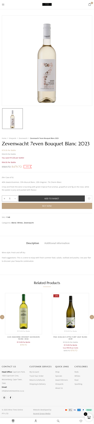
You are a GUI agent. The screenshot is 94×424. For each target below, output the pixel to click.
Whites (20, 223)
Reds (77, 372)
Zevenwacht (23, 138)
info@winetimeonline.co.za (13, 391)
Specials (58, 376)
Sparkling (78, 384)
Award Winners (61, 380)
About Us (59, 388)
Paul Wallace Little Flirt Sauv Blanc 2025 (70, 338)
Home (4, 138)
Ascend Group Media (41, 413)
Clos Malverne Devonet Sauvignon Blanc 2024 (23, 338)
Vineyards (12, 138)
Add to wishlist (89, 198)
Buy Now (47, 206)
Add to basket (51, 198)
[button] (89, 4)
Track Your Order (36, 376)
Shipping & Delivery (37, 384)
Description (32, 243)
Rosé (76, 380)
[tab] (32, 243)
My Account (34, 372)
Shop (57, 372)
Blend (14, 223)
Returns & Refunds (37, 380)
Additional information (57, 243)
